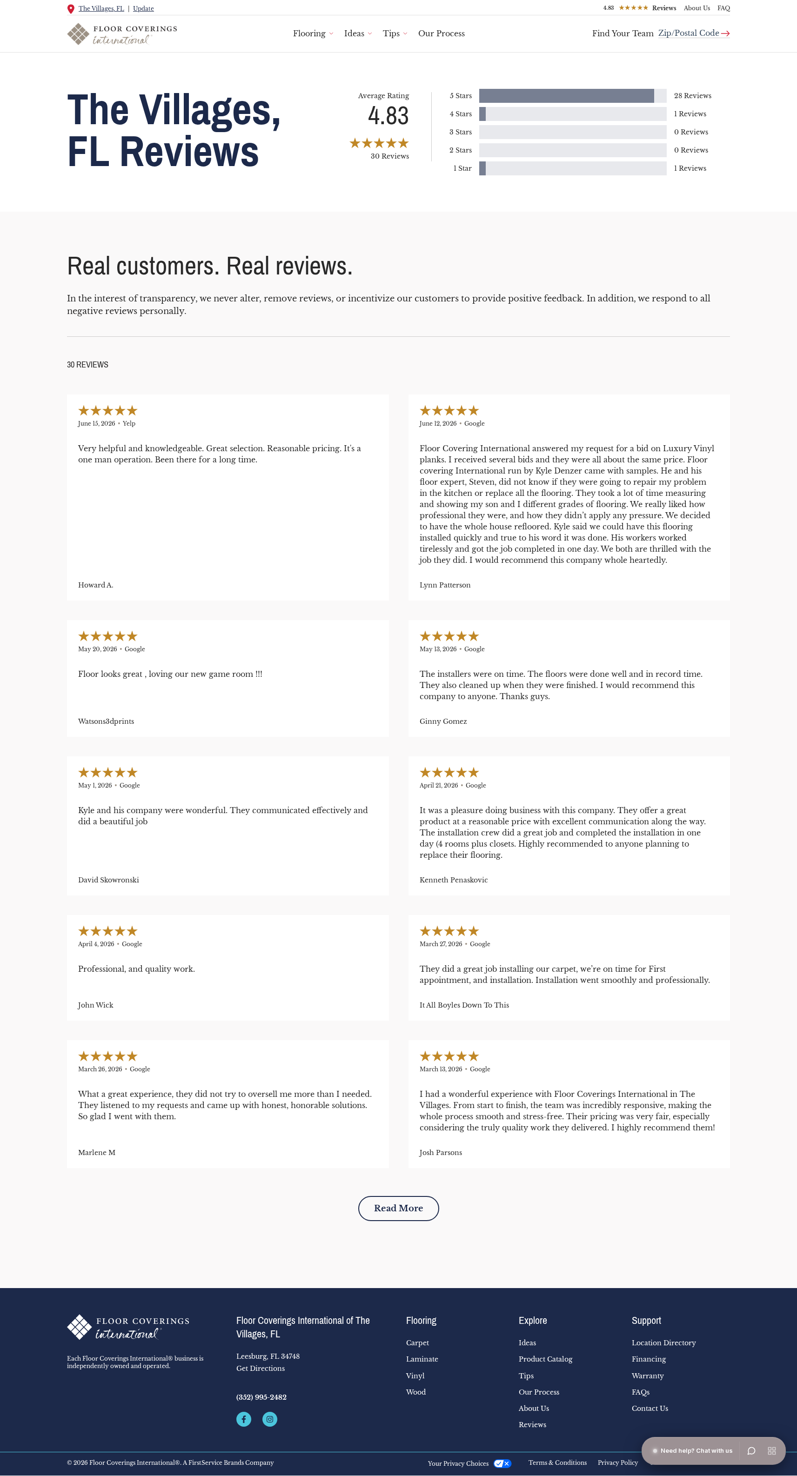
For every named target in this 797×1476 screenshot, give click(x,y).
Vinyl (415, 1376)
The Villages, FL (101, 8)
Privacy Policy (618, 1463)
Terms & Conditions (558, 1463)
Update (143, 8)
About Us (697, 8)
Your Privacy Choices (458, 1463)
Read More (398, 1208)
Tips (391, 33)
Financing (649, 1359)
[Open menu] (772, 1451)
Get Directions (260, 1368)
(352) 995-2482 (261, 1397)
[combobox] (694, 29)
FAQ (723, 8)
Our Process (441, 33)
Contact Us (650, 1408)
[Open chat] (751, 1451)
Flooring (309, 33)
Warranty (648, 1376)
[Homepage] (144, 1327)
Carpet (417, 1343)
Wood (416, 1392)
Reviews (532, 1425)
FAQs (641, 1392)
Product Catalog (545, 1359)
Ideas (354, 33)
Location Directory (664, 1343)
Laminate (422, 1359)
